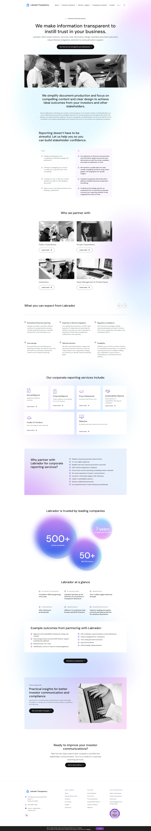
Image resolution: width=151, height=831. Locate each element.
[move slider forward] (125, 306)
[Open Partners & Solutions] (76, 5)
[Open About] (60, 5)
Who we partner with (116, 790)
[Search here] (124, 5)
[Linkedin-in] (26, 815)
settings (89, 829)
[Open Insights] (90, 5)
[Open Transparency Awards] (107, 5)
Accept (100, 828)
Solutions (90, 790)
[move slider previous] (120, 306)
